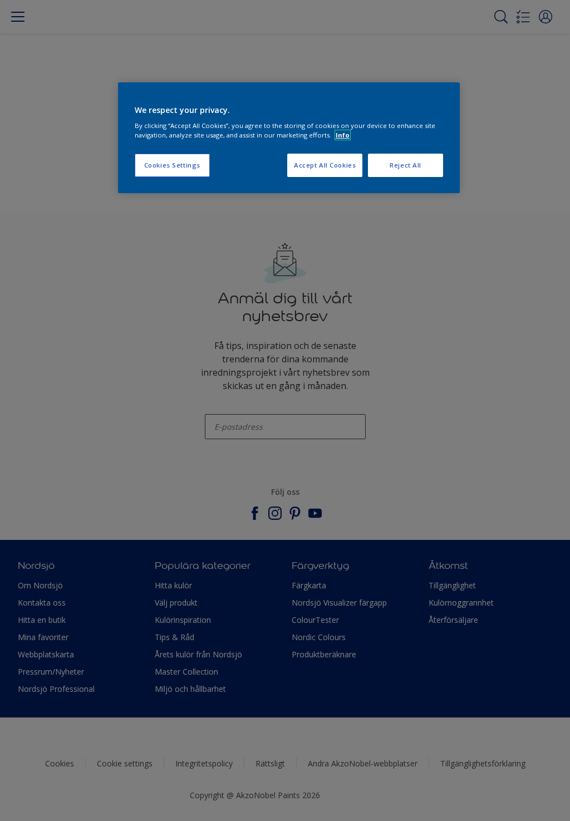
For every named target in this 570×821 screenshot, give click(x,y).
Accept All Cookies (325, 165)
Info (343, 135)
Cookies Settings (172, 165)
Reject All (405, 165)
